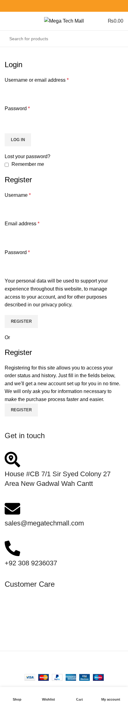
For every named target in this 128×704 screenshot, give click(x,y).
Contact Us (17, 604)
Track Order (17, 643)
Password (17, 108)
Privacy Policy (20, 635)
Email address (22, 223)
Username (18, 195)
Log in (18, 139)
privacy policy (56, 304)
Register (21, 321)
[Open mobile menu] (7, 21)
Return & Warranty (25, 620)
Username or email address (37, 80)
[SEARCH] (116, 38)
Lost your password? (27, 156)
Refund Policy (20, 627)
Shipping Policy (22, 612)
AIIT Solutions (80, 666)
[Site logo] (64, 20)
